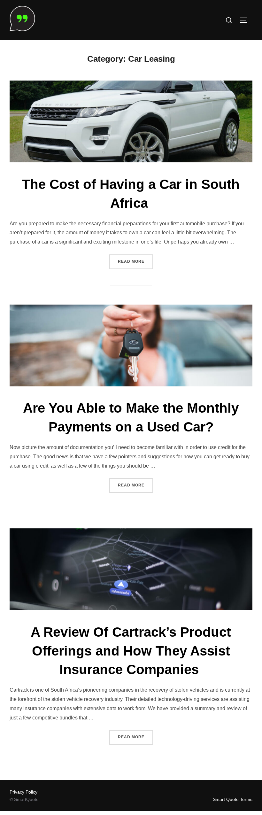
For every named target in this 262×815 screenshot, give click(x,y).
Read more (135, 261)
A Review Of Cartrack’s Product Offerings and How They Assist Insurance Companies (131, 651)
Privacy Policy (23, 792)
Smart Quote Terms (232, 799)
